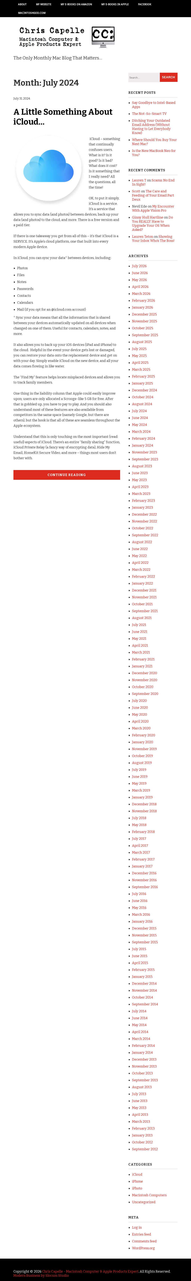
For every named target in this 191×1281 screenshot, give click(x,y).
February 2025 (143, 376)
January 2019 (142, 797)
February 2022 (143, 576)
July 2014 (139, 1011)
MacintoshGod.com (32, 12)
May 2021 (139, 639)
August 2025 (142, 342)
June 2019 (140, 777)
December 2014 (144, 984)
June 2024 (140, 418)
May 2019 (139, 783)
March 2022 (141, 570)
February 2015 (143, 970)
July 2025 (139, 349)
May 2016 (139, 908)
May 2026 (139, 280)
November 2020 (144, 680)
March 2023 (141, 494)
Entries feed (141, 1234)
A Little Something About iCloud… (62, 117)
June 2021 (139, 632)
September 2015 (145, 942)
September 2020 (145, 694)
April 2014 (140, 1032)
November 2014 (144, 990)
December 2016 (144, 873)
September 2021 (145, 611)
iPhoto (137, 1188)
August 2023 (142, 466)
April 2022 (140, 563)
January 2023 (142, 508)
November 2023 (144, 452)
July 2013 (139, 1094)
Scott (136, 191)
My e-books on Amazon (76, 4)
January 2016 (142, 921)
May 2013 (139, 1108)
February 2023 (143, 501)
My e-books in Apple (115, 4)
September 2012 (145, 1149)
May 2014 (139, 1025)
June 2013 (139, 1101)
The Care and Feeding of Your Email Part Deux (153, 195)
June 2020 (140, 708)
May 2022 (139, 556)
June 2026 (140, 273)
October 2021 (142, 604)
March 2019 (141, 790)
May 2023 (139, 480)
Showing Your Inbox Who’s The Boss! (153, 239)
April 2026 (140, 287)
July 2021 (139, 625)
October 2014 (142, 997)
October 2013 (142, 1073)
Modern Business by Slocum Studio (41, 1276)
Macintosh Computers (149, 1195)
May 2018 (139, 825)
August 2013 (142, 1087)
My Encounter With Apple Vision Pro (153, 208)
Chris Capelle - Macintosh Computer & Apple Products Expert (90, 1271)
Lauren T (139, 180)
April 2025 (140, 363)
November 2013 (144, 1066)
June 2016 (139, 901)
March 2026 (141, 294)
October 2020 (142, 687)
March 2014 (141, 1039)
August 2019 (142, 763)
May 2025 (139, 356)
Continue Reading (67, 475)
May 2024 (139, 425)
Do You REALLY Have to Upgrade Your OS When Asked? (152, 223)
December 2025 (144, 314)
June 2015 (139, 956)
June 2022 (140, 549)
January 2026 (142, 307)
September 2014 (145, 1004)
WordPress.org (143, 1248)
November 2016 (144, 880)
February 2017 (143, 859)
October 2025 (142, 328)
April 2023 (140, 487)
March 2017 (141, 852)
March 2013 (141, 1122)
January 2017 (142, 866)
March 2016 (141, 915)
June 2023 (140, 473)
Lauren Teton (142, 237)
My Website (43, 4)
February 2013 (143, 1128)
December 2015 (144, 928)
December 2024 (144, 390)
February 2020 (143, 735)
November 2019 (144, 749)
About (22, 4)
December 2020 (144, 673)
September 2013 (145, 1080)
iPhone (137, 1181)
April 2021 (140, 645)
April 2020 (140, 721)
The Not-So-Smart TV (149, 114)
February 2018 (143, 832)
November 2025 (144, 321)
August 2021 (142, 618)
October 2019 (142, 756)
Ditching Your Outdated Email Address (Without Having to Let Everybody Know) (151, 127)
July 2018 (139, 818)
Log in (137, 1227)
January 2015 (142, 977)
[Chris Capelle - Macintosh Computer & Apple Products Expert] (66, 43)
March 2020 (141, 728)
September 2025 (145, 335)
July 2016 (139, 894)
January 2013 (142, 1135)
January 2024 (142, 445)
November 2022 (144, 521)
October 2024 (142, 397)
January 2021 (142, 666)
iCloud (137, 1174)
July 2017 (139, 839)
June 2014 (140, 1018)
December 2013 (144, 1059)
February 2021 (143, 659)
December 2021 (144, 590)
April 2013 (140, 1115)
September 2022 (145, 535)
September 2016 (145, 887)
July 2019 (139, 770)
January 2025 (142, 383)
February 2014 (143, 1046)
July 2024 (139, 411)
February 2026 (143, 301)
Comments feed (144, 1241)
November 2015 (144, 935)
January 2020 (142, 742)
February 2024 (143, 439)
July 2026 (139, 266)
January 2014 (142, 1053)
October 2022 (142, 528)
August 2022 (142, 542)
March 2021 (141, 652)
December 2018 (144, 804)
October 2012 (142, 1142)
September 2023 (145, 459)
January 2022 (142, 583)
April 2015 (140, 963)
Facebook (144, 4)
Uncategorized (144, 1202)
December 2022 (144, 514)
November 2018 (144, 811)
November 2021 (144, 597)
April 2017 (140, 846)
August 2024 (142, 404)
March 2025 (141, 370)
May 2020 (139, 714)
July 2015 (139, 949)
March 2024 (141, 432)
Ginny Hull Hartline (147, 217)
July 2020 (139, 701)
